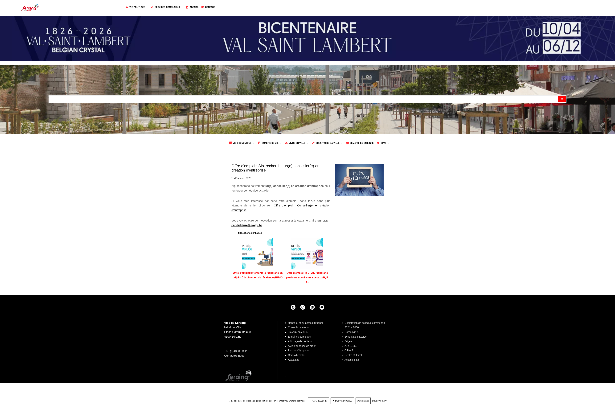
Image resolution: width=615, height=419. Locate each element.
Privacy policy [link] (379, 400)
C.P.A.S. (349, 350)
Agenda (194, 7)
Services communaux (167, 7)
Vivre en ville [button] (297, 143)
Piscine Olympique (298, 350)
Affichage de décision (300, 341)
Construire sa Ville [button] (328, 143)
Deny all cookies (343, 400)
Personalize (363, 400)
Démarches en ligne (362, 143)
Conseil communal (298, 327)
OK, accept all (319, 400)
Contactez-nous (234, 355)
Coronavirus (351, 332)
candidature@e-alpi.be (246, 225)
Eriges (348, 341)
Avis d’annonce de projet (302, 346)
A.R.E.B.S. (350, 346)
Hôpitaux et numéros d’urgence (306, 323)
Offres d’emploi (296, 355)
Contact (210, 7)
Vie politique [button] (137, 7)
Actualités (293, 359)
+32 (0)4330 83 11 (236, 351)
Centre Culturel (353, 355)
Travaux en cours (298, 332)
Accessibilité (351, 359)
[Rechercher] (562, 99)
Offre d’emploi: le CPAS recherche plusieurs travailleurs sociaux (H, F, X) (307, 278)
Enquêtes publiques (299, 336)
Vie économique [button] (242, 143)
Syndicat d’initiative (355, 336)
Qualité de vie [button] (270, 143)
